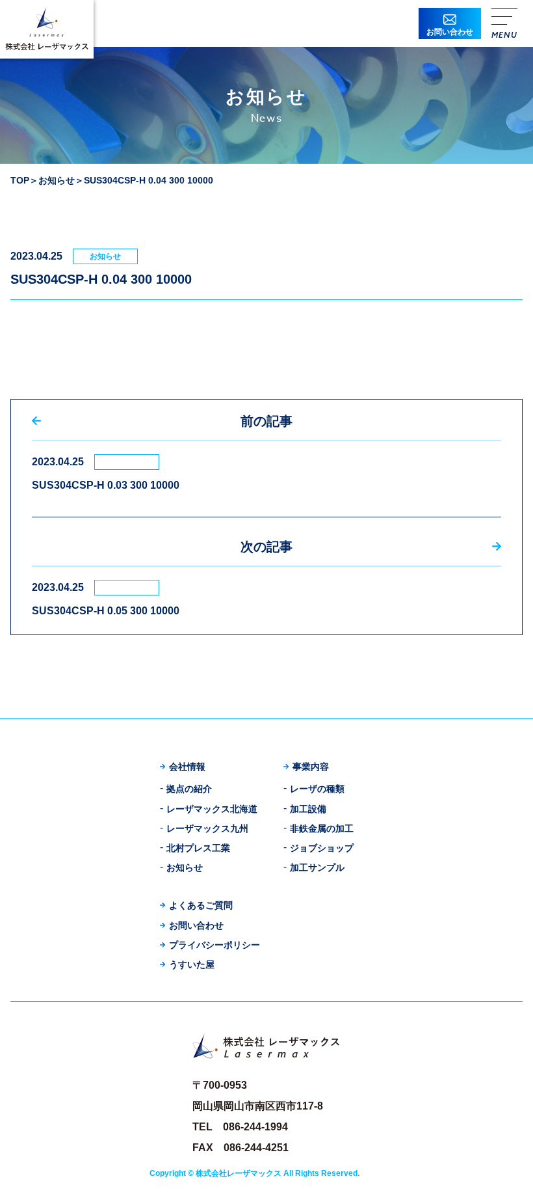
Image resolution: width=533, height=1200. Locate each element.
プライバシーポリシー (214, 945)
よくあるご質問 (201, 905)
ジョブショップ (322, 848)
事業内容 (310, 766)
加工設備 (308, 809)
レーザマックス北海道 (211, 809)
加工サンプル (317, 867)
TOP (19, 180)
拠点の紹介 (189, 789)
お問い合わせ (449, 31)
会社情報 (187, 766)
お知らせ (56, 180)
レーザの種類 (317, 789)
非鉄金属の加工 (322, 828)
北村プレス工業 (198, 848)
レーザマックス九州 (207, 828)
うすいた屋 (191, 964)
